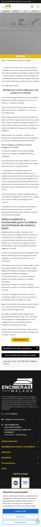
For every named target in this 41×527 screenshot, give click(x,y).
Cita (25, 11)
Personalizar (20, 517)
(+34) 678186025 (10, 414)
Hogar (4, 60)
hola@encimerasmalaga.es (14, 419)
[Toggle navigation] (37, 6)
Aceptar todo (20, 511)
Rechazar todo (20, 522)
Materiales (5, 11)
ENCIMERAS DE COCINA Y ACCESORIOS (19, 60)
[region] (20, 508)
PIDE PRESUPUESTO (20, 340)
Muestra (15, 11)
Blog (3, 1)
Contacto (35, 11)
